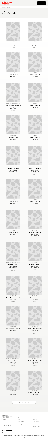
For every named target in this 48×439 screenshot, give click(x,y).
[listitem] (3, 430)
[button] (44, 13)
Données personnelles (8, 435)
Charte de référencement (28, 435)
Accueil (4, 7)
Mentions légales (17, 435)
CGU (22, 435)
